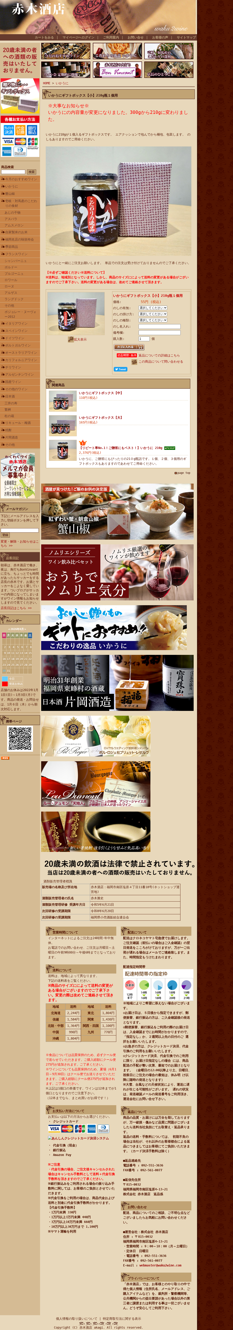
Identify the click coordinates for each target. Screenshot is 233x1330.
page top (183, 472)
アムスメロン (14, 225)
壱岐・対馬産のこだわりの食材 (21, 203)
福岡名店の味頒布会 (19, 239)
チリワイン (13, 367)
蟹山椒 (10, 193)
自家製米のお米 (16, 232)
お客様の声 (160, 37)
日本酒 (10, 396)
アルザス (11, 293)
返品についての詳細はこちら (159, 355)
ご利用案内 (111, 37)
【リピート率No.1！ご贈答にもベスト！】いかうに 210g (121, 448)
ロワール (11, 280)
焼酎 (8, 430)
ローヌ (9, 286)
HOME (46, 83)
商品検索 (7, 167)
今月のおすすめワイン (21, 179)
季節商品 (11, 247)
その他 (9, 305)
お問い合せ (136, 37)
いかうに (11, 186)
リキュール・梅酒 (18, 423)
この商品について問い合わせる (161, 361)
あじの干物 (12, 212)
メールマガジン (17, 509)
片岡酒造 (11, 437)
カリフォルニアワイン (21, 360)
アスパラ (11, 219)
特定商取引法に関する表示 (122, 1318)
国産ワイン (13, 382)
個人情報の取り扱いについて (76, 1318)
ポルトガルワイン (18, 345)
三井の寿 (11, 403)
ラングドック (14, 299)
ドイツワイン (14, 338)
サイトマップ (186, 37)
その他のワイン (16, 389)
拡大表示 (80, 339)
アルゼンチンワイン (19, 374)
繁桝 (8, 409)
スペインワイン (16, 331)
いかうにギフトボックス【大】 (101, 417)
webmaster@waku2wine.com (160, 1265)
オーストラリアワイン (21, 352)
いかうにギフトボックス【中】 (101, 393)
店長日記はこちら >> (16, 608)
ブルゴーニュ (14, 273)
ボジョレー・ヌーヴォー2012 (20, 314)
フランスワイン (16, 254)
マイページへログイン (78, 37)
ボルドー (11, 267)
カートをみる (44, 37)
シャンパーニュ (16, 261)
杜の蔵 (9, 416)
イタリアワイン (16, 323)
